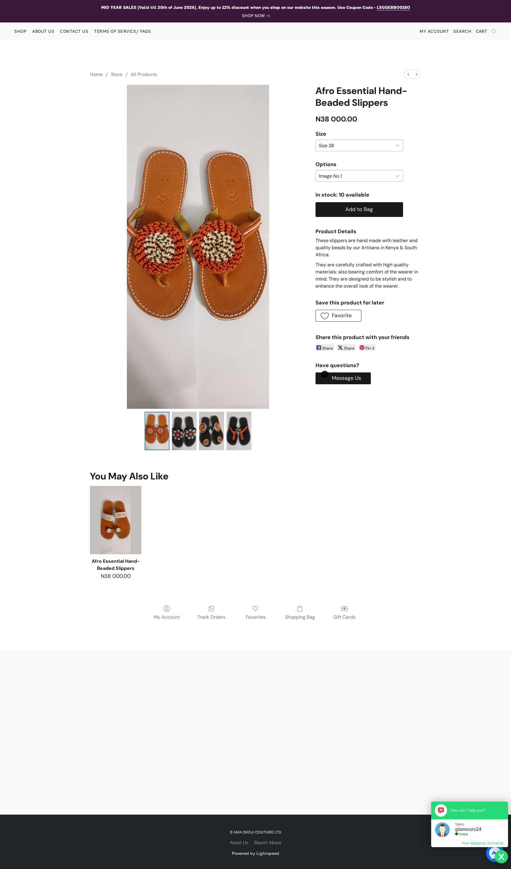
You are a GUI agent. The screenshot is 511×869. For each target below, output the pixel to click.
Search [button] (462, 31)
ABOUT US (43, 31)
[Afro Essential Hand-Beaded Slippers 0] (157, 431)
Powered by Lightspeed (255, 853)
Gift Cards (344, 617)
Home (96, 74)
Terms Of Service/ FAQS (122, 31)
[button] (338, 316)
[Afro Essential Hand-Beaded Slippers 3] (239, 431)
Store (116, 74)
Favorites (256, 617)
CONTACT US (74, 31)
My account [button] (434, 31)
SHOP (20, 31)
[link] (257, 15)
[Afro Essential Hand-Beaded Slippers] (115, 520)
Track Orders (211, 617)
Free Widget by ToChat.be (483, 843)
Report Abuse (267, 842)
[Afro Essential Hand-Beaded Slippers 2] (211, 431)
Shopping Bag (300, 617)
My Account (167, 617)
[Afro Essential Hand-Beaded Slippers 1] (184, 431)
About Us (239, 842)
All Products (144, 74)
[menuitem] (408, 74)
